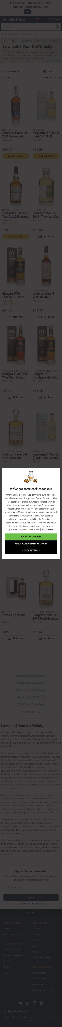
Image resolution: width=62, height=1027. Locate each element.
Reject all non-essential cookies (31, 543)
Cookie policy (47, 530)
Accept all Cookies (31, 536)
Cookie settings (31, 550)
